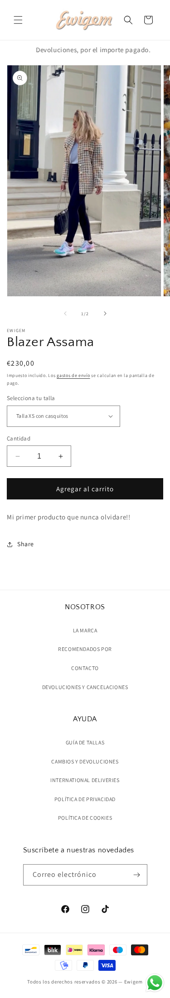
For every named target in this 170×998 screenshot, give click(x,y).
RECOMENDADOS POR (85, 649)
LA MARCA (85, 630)
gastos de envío (73, 375)
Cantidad (18, 438)
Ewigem (133, 981)
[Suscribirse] (137, 874)
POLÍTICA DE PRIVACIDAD (85, 799)
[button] (18, 20)
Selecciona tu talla (31, 398)
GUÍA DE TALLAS (85, 742)
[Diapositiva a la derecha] (105, 313)
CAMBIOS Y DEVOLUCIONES (84, 761)
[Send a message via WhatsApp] (154, 982)
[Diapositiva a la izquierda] (65, 313)
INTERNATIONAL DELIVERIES (84, 780)
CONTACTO (85, 668)
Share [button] (25, 544)
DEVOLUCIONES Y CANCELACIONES (85, 687)
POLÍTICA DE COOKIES (85, 817)
